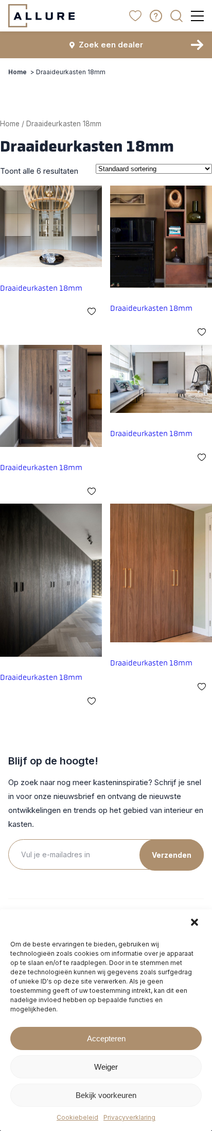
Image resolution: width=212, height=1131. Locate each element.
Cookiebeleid (77, 1117)
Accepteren (106, 1038)
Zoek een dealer (111, 44)
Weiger (106, 1066)
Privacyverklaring (129, 1117)
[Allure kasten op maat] (41, 15)
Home (17, 72)
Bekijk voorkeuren (106, 1095)
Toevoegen (91, 308)
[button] (195, 923)
